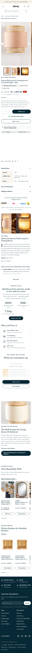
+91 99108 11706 (23, 582)
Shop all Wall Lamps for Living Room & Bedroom (14, 453)
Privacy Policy (20, 629)
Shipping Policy (21, 624)
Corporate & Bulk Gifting (23, 618)
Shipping (9, 94)
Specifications (5, 168)
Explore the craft (16, 318)
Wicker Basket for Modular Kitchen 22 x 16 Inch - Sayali (21, 558)
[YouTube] (25, 636)
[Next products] (29, 518)
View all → (4, 534)
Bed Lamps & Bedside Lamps (11, 16)
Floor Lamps (4, 621)
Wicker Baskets (5, 613)
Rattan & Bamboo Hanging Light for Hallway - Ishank (5, 503)
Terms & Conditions (22, 626)
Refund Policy (20, 621)
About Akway (20, 616)
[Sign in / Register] (24, 6)
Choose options (22, 513)
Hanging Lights (5, 618)
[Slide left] (2, 43)
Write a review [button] (16, 382)
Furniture (3, 616)
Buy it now (16, 121)
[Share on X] (17, 161)
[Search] (26, 11)
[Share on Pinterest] (15, 161)
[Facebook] (18, 636)
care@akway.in (7, 587)
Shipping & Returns (7, 191)
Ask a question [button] (16, 386)
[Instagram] (22, 636)
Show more (16, 279)
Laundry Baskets (5, 624)
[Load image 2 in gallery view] (16, 71)
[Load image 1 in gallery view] (7, 71)
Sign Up (27, 603)
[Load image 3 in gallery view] (25, 71)
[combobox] (16, 11)
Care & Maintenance (7, 187)
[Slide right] (29, 43)
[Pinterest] (29, 636)
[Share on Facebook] (12, 161)
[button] (3, 6)
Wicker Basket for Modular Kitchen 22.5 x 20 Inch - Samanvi (7, 558)
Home (2, 16)
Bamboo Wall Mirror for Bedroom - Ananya (21, 503)
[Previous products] (25, 518)
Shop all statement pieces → (9, 479)
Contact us (19, 613)
